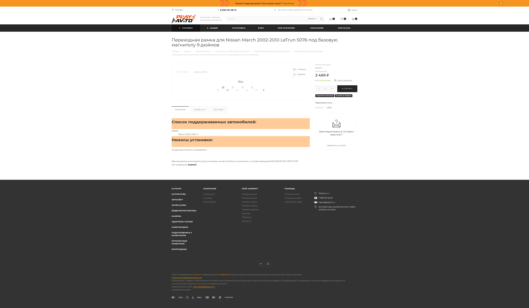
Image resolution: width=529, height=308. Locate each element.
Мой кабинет (250, 188)
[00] (241, 82)
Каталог (177, 188)
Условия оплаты (292, 194)
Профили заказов (250, 209)
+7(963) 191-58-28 (326, 198)
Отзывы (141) (200, 110)
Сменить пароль (249, 202)
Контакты (207, 198)
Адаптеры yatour (182, 222)
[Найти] (321, 19)
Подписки (246, 217)
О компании (209, 194)
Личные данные (249, 198)
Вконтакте (261, 264)
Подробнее (288, 3)
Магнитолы (179, 194)
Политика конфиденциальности (187, 277)
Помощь (290, 188)
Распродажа (179, 249)
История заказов (250, 206)
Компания (209, 188)
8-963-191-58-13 (228, 10)
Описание (180, 110)
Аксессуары (179, 205)
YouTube (268, 264)
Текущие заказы (249, 194)
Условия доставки (293, 198)
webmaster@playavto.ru (204, 287)
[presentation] (217, 90)
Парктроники (180, 227)
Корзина (246, 213)
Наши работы (209, 202)
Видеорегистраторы (184, 211)
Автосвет (177, 199)
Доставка (219, 110)
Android (192, 164)
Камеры (176, 216)
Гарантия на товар (293, 202)
